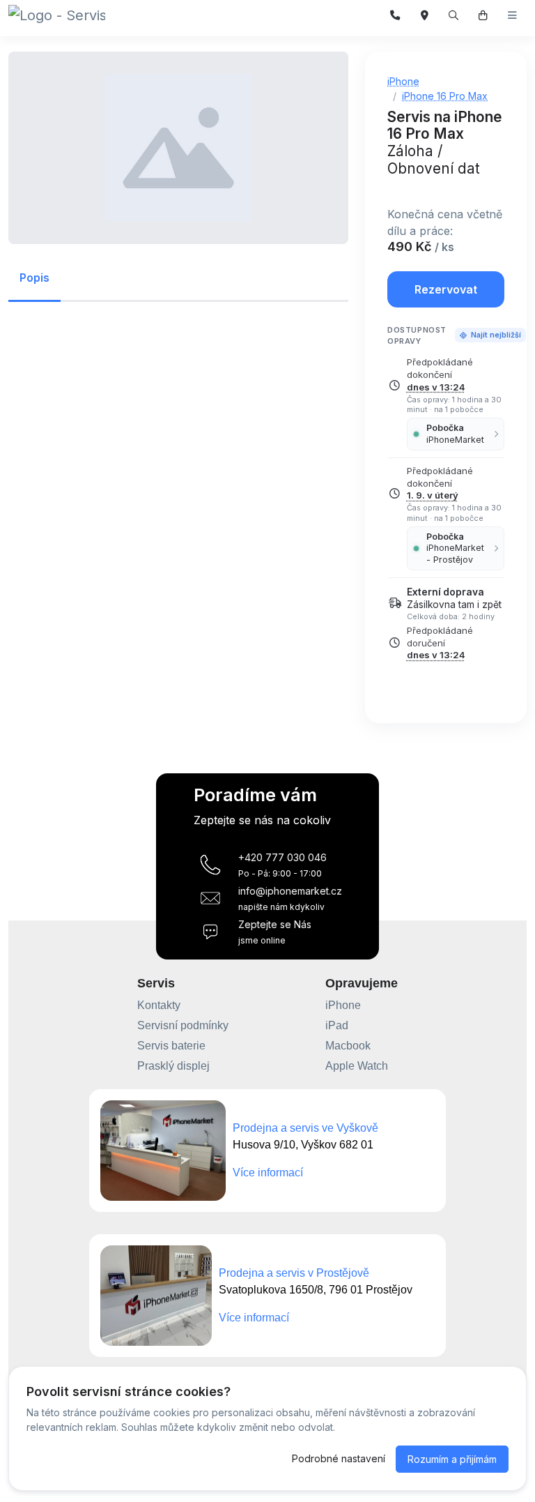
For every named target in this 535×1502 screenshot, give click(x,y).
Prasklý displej (173, 1066)
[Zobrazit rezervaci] (483, 15)
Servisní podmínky (182, 1025)
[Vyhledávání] (454, 15)
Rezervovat (445, 289)
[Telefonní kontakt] (395, 15)
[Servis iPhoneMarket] (56, 15)
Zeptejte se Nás (274, 924)
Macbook (348, 1046)
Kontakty (158, 1005)
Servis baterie (171, 1046)
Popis (34, 278)
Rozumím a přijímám (452, 1459)
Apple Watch (356, 1066)
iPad (336, 1025)
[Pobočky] (424, 15)
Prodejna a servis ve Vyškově (305, 1128)
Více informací (268, 1172)
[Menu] (512, 15)
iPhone (343, 1005)
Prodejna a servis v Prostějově (294, 1273)
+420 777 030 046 (282, 857)
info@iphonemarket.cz (290, 891)
